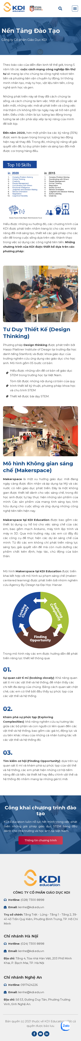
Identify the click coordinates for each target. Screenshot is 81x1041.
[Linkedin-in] (46, 1033)
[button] (75, 8)
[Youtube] (40, 1033)
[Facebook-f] (34, 1033)
